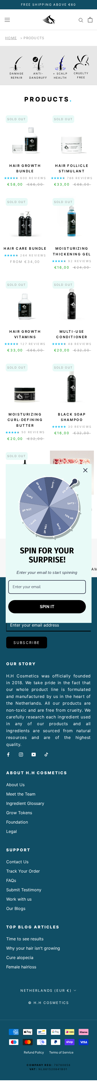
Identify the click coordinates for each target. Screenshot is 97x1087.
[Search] (81, 19)
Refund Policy (34, 1052)
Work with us (19, 899)
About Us (15, 784)
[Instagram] (21, 754)
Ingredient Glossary (25, 803)
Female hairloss (21, 966)
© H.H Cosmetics (48, 1003)
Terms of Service (61, 1052)
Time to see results (24, 938)
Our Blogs (15, 908)
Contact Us (17, 861)
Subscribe (26, 642)
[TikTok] (46, 754)
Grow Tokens (19, 812)
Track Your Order (23, 871)
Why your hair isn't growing (33, 948)
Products (34, 38)
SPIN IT (47, 606)
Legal (11, 831)
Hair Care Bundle (25, 248)
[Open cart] (90, 19)
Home (11, 38)
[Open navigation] (7, 19)
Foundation (17, 822)
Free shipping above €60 (48, 4)
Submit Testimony (23, 889)
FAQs (11, 880)
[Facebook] (8, 754)
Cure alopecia (19, 957)
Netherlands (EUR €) (46, 990)
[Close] (85, 470)
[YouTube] (34, 754)
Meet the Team (20, 794)
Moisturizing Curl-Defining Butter (25, 419)
